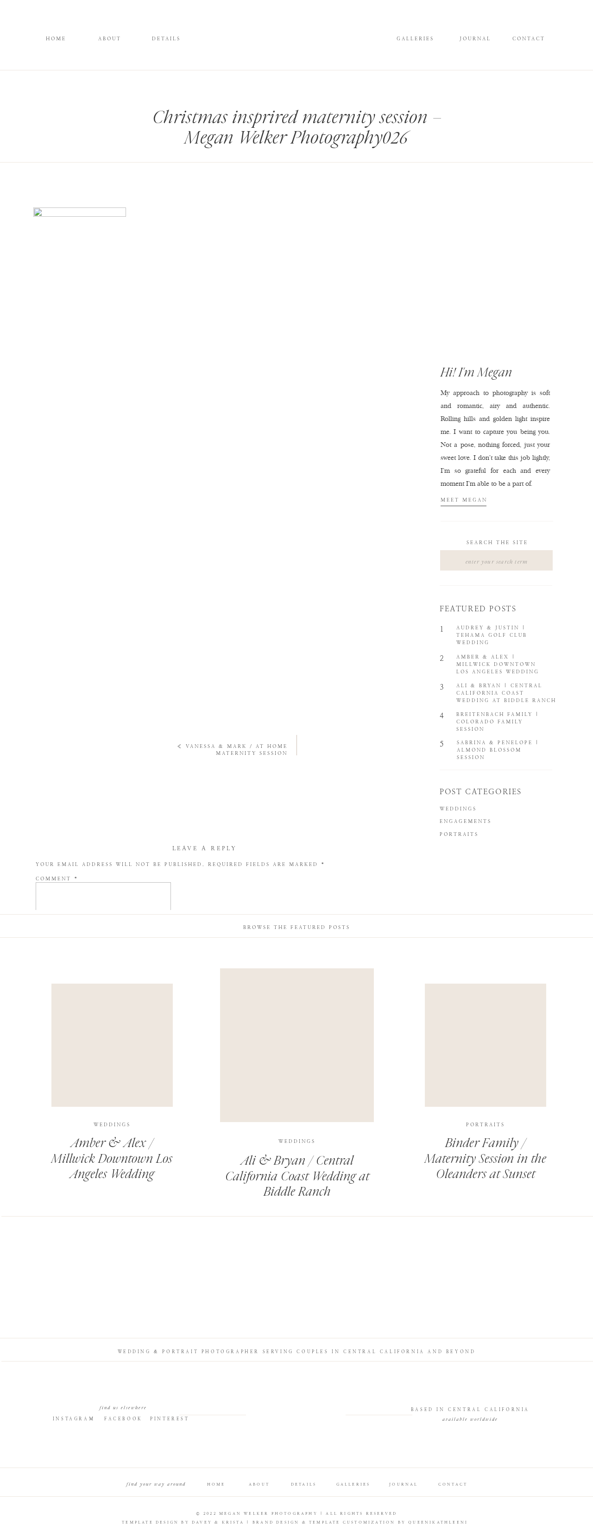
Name (49, 951)
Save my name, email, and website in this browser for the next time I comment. (196, 1027)
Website (50, 996)
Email (50, 974)
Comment (57, 879)
